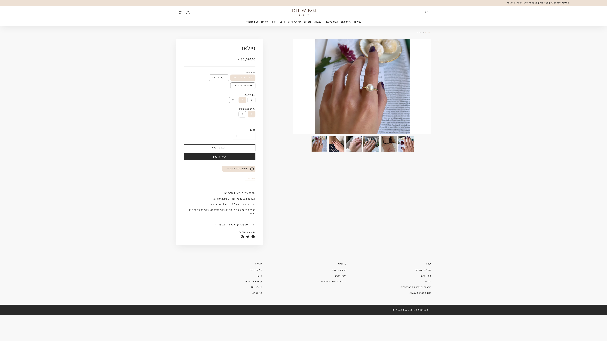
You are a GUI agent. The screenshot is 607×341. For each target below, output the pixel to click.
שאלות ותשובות (423, 270)
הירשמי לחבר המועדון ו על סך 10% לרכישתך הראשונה (538, 2)
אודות (428, 281)
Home (427, 32)
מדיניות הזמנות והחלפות (333, 281)
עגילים (357, 21)
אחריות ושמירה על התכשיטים (416, 287)
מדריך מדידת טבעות (420, 292)
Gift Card (256, 287)
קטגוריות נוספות (253, 281)
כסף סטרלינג (219, 77)
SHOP (258, 263)
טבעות (318, 21)
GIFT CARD (294, 21)
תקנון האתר (341, 276)
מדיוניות (342, 263)
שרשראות (346, 21)
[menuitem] (358, 21)
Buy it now (219, 157)
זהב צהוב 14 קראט (242, 77)
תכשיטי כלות (331, 21)
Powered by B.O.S (412, 309)
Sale (282, 21)
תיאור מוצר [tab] (250, 178)
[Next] (291, 86)
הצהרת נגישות (339, 270)
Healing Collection (257, 21)
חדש (274, 21)
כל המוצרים (256, 270)
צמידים (308, 21)
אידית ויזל (257, 292)
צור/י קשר (426, 276)
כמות (252, 130)
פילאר (419, 32)
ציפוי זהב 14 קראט (243, 85)
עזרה (428, 263)
